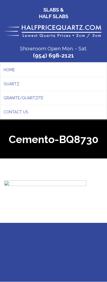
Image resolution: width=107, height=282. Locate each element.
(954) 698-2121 (53, 55)
